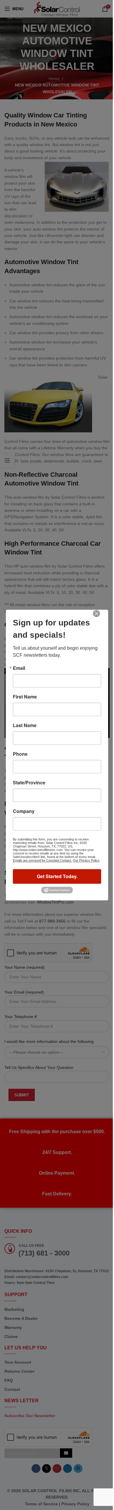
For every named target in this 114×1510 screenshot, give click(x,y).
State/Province (29, 782)
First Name (25, 696)
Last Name (25, 725)
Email (19, 668)
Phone (20, 754)
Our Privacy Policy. (86, 860)
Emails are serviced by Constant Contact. (42, 860)
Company (23, 811)
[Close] (100, 617)
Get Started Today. (57, 876)
